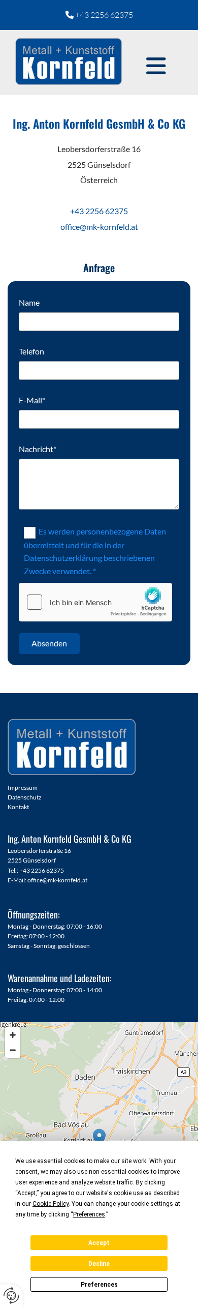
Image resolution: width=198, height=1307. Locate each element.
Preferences (99, 1284)
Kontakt (18, 807)
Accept (99, 1242)
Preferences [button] (89, 1214)
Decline (99, 1263)
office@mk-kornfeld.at (57, 880)
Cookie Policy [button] (50, 1203)
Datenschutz (25, 797)
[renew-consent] (11, 1295)
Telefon (31, 351)
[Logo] (68, 61)
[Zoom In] (12, 1035)
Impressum (23, 787)
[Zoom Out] (12, 1050)
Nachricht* (37, 449)
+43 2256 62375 (104, 15)
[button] (156, 66)
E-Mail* (32, 400)
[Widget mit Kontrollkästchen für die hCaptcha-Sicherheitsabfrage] (95, 602)
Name (29, 302)
